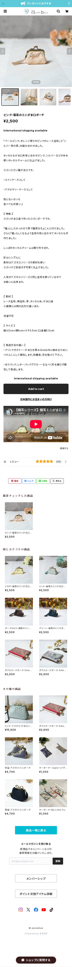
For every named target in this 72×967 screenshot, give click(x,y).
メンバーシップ (36, 878)
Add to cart (36, 389)
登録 (57, 861)
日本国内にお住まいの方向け (36, 399)
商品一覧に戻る (36, 830)
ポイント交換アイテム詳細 (36, 894)
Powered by (32, 933)
